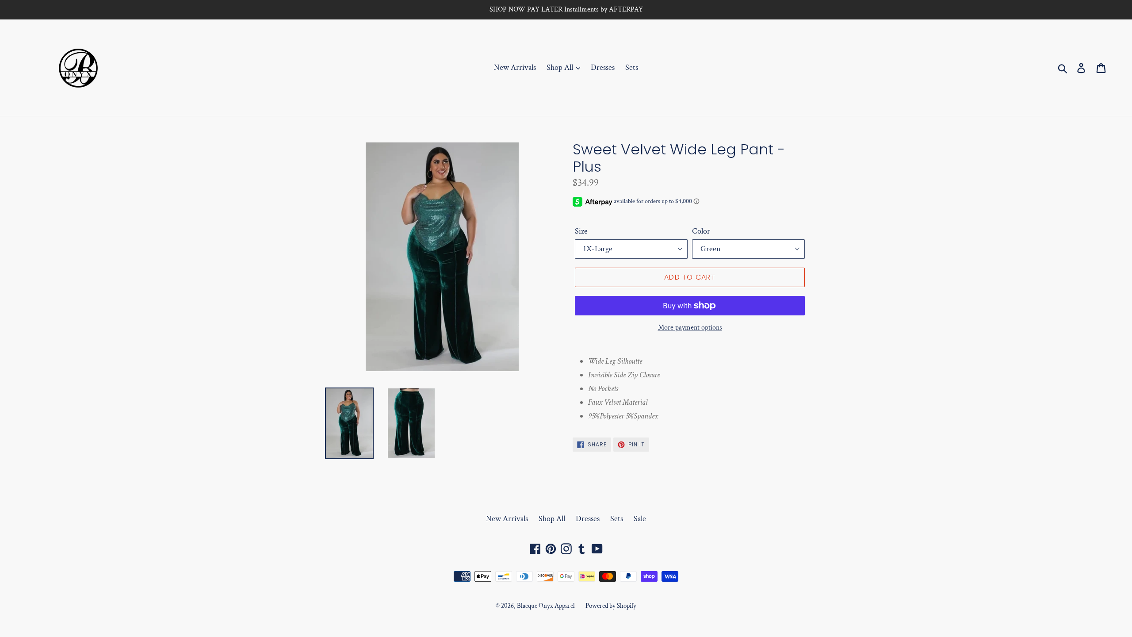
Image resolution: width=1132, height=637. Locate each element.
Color (701, 231)
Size (581, 231)
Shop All (561, 67)
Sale (640, 519)
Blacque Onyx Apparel (546, 606)
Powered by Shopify (610, 606)
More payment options (690, 327)
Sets (631, 67)
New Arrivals (515, 67)
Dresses (603, 67)
